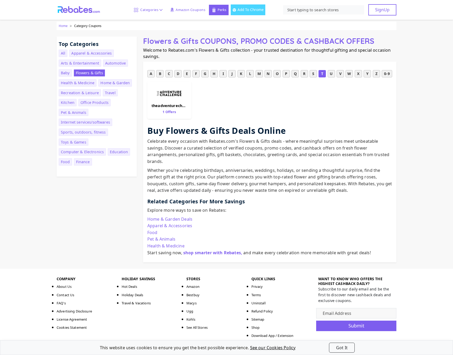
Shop (255, 327)
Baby (65, 72)
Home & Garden (115, 82)
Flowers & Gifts (89, 72)
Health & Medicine (77, 82)
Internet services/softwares (85, 122)
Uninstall (258, 303)
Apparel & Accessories (91, 53)
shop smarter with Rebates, (212, 253)
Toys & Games (73, 142)
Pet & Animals (73, 112)
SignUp (382, 10)
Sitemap (258, 319)
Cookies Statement (72, 327)
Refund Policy (262, 311)
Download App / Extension (272, 335)
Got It (342, 348)
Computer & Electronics (82, 151)
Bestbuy (192, 295)
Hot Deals (129, 286)
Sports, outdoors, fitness (83, 132)
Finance (83, 161)
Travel (110, 92)
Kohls (190, 319)
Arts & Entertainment (80, 63)
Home (63, 26)
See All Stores (197, 327)
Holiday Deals (132, 295)
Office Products (94, 102)
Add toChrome (251, 9)
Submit (356, 325)
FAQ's (61, 303)
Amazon (192, 286)
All (63, 53)
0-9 (387, 73)
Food (65, 161)
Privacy (257, 286)
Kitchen (67, 102)
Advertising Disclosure (74, 311)
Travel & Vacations (136, 303)
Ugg (189, 311)
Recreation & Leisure (80, 92)
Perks (222, 9)
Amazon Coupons (190, 9)
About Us (64, 286)
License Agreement (72, 319)
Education (119, 151)
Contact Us (65, 295)
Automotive (115, 63)
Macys (191, 303)
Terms (256, 295)
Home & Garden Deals (169, 219)
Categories (148, 9)
